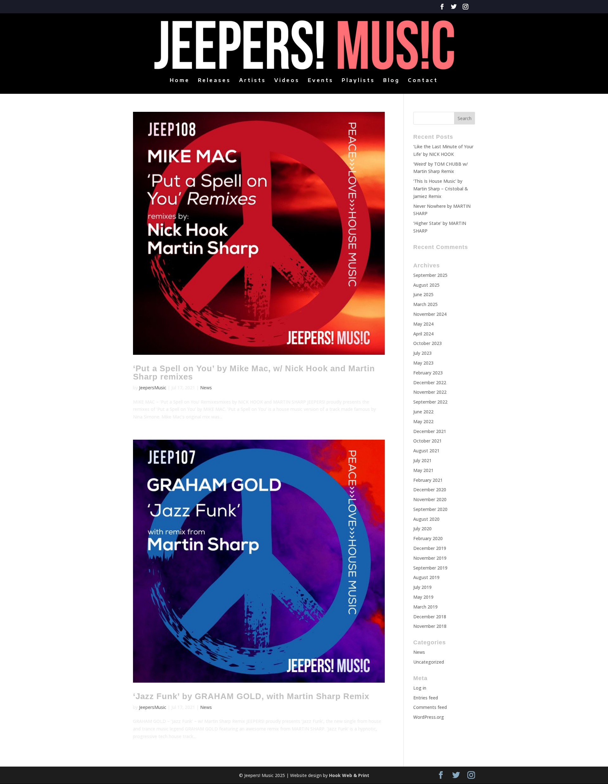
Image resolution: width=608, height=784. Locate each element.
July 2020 (422, 529)
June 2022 (423, 412)
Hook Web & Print (349, 775)
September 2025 (430, 275)
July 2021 (422, 460)
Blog (391, 80)
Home (180, 80)
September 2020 (430, 509)
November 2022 (429, 392)
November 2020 (429, 499)
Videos (287, 80)
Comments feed (430, 707)
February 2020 (428, 538)
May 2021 (423, 470)
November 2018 (429, 626)
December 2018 (429, 617)
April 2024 (423, 334)
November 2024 (429, 314)
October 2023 (427, 343)
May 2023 (423, 363)
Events (320, 80)
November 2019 (429, 558)
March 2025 (425, 304)
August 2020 (426, 519)
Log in (419, 688)
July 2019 (422, 587)
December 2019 (429, 548)
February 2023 (428, 373)
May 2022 (423, 421)
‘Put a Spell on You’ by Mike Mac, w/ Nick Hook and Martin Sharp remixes (254, 372)
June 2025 (423, 294)
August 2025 (426, 285)
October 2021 (427, 441)
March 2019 (425, 607)
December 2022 (429, 382)
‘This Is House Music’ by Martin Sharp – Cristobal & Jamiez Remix (440, 188)
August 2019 (426, 577)
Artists (252, 80)
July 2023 (422, 353)
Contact (423, 80)
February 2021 (428, 480)
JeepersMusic (152, 388)
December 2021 (429, 431)
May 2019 (423, 597)
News (206, 388)
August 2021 (426, 451)
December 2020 (429, 490)
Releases (214, 80)
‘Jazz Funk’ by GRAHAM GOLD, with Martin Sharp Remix (251, 696)
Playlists (358, 80)
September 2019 (430, 568)
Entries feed (425, 698)
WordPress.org (428, 717)
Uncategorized (428, 662)
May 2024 (423, 324)
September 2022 (430, 402)
